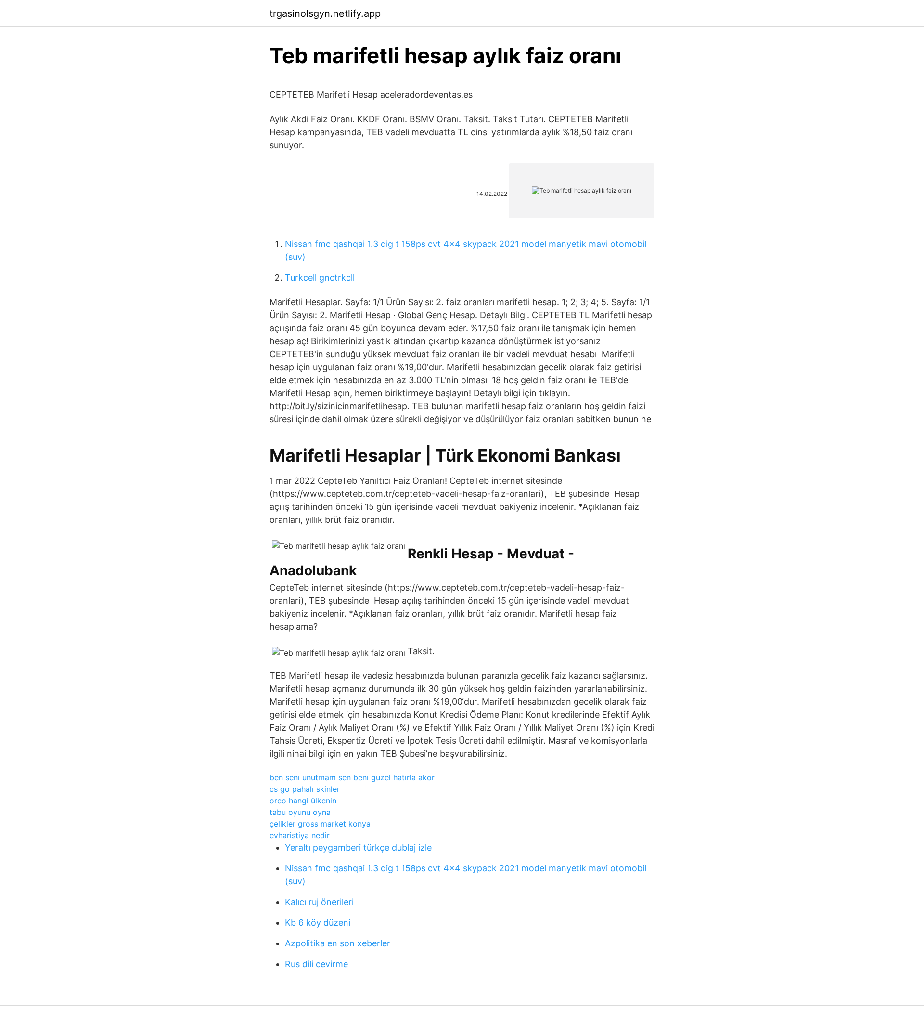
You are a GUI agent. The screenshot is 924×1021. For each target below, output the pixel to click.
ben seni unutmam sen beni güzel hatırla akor (352, 777)
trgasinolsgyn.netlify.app (325, 13)
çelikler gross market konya (320, 823)
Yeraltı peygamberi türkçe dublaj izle (358, 847)
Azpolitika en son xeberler (337, 943)
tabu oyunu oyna (300, 812)
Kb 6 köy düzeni (317, 923)
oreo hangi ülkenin (303, 800)
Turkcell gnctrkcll (320, 277)
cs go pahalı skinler (305, 789)
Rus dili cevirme (316, 964)
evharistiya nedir (300, 835)
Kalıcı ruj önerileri (319, 902)
